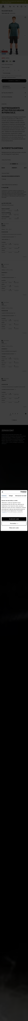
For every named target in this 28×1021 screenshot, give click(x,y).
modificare (4, 512)
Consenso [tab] (4, 495)
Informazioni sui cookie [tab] (20, 495)
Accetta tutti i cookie (14, 519)
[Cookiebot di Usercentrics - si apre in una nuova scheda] (20, 492)
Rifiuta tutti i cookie (14, 527)
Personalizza (13, 523)
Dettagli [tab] (11, 495)
